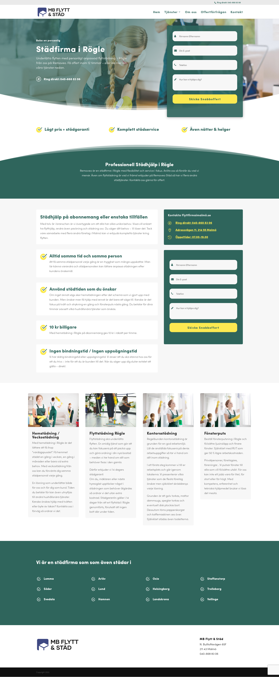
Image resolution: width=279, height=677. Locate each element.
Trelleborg (214, 589)
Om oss (191, 12)
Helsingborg (161, 589)
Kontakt (237, 12)
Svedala (49, 599)
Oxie (156, 578)
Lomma (49, 578)
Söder (48, 589)
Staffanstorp (216, 578)
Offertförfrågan (213, 12)
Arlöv (101, 578)
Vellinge (212, 599)
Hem (156, 12)
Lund (101, 589)
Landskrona (161, 599)
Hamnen (104, 599)
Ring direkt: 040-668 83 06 (229, 2)
